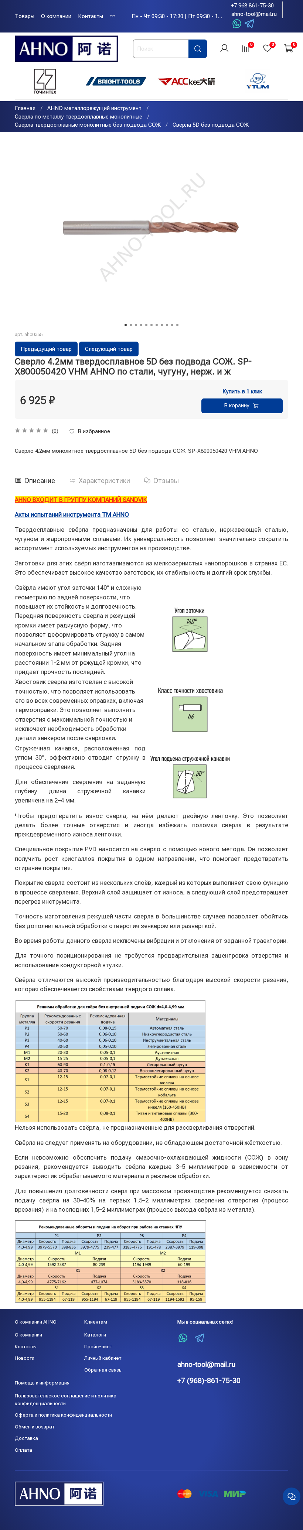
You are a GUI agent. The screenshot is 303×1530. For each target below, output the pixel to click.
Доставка (26, 1438)
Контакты (90, 16)
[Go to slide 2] (131, 325)
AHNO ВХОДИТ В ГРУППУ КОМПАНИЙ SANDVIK (81, 499)
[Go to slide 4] (141, 325)
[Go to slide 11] (177, 325)
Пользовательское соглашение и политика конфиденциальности (65, 1399)
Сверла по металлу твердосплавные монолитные (78, 116)
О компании (56, 16)
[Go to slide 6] (151, 325)
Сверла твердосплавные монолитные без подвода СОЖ (88, 124)
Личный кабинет (102, 1358)
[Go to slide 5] (146, 325)
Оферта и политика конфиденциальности (63, 1415)
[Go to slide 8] (162, 325)
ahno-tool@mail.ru (254, 14)
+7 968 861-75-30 (252, 5)
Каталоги (95, 1335)
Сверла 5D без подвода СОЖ (211, 124)
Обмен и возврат (34, 1427)
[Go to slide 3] (136, 325)
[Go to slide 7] (157, 325)
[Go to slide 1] (126, 325)
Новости (24, 1358)
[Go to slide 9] (167, 325)
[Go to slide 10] (172, 325)
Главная (25, 108)
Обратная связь (103, 1370)
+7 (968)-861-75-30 (209, 1380)
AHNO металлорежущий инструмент (94, 108)
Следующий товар (109, 349)
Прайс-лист (98, 1346)
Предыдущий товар (46, 349)
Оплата (23, 1450)
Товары (24, 16)
